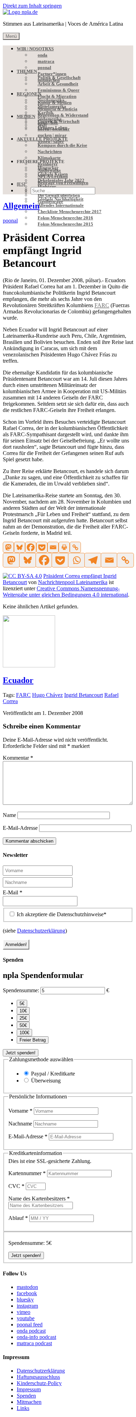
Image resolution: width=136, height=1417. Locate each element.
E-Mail (12, 892)
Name (9, 815)
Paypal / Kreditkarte (53, 1074)
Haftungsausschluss (38, 1377)
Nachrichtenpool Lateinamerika (72, 582)
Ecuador (18, 680)
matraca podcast (34, 1343)
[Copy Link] (75, 547)
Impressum (29, 1389)
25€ (23, 1018)
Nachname (20, 1124)
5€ (22, 1003)
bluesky (25, 1299)
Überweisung (46, 1080)
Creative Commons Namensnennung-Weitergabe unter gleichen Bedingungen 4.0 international (65, 591)
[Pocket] (41, 547)
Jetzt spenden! (21, 1052)
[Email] (53, 547)
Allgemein (21, 205)
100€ (24, 1032)
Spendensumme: (21, 990)
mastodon (27, 1287)
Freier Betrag (33, 1040)
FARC (23, 695)
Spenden (26, 1396)
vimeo (23, 1312)
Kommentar (18, 758)
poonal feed (30, 1324)
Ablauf (18, 1218)
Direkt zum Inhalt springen (32, 6)
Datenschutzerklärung (41, 931)
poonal (10, 220)
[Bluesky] (19, 547)
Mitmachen (29, 1402)
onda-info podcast (36, 1337)
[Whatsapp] (76, 560)
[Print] (64, 547)
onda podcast (31, 1331)
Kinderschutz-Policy (39, 1383)
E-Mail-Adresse (20, 828)
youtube (26, 1318)
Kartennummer (27, 1173)
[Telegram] (92, 560)
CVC (16, 1186)
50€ (23, 1025)
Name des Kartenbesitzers (39, 1198)
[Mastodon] (8, 547)
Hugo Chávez (47, 695)
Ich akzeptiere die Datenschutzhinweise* (60, 914)
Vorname (20, 1111)
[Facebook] (30, 547)
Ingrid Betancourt (83, 695)
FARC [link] (102, 305)
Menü (11, 36)
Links (23, 1408)
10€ (23, 1010)
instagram (27, 1306)
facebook (27, 1293)
